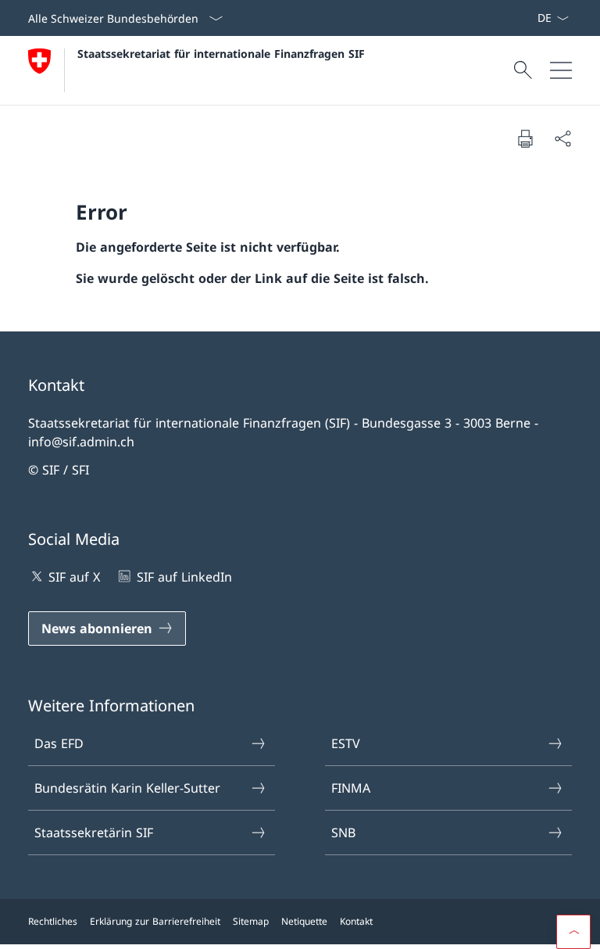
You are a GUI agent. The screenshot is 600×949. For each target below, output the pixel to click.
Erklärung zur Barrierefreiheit (155, 921)
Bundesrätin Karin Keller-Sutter (127, 788)
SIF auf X (74, 577)
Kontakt (356, 921)
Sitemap (251, 921)
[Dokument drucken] (525, 138)
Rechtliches (52, 921)
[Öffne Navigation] (561, 70)
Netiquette (304, 921)
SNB (343, 832)
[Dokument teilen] (562, 138)
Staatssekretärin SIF (93, 832)
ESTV (345, 743)
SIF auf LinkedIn (184, 577)
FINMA (350, 788)
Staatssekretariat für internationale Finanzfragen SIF (221, 53)
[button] (573, 932)
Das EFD (59, 743)
